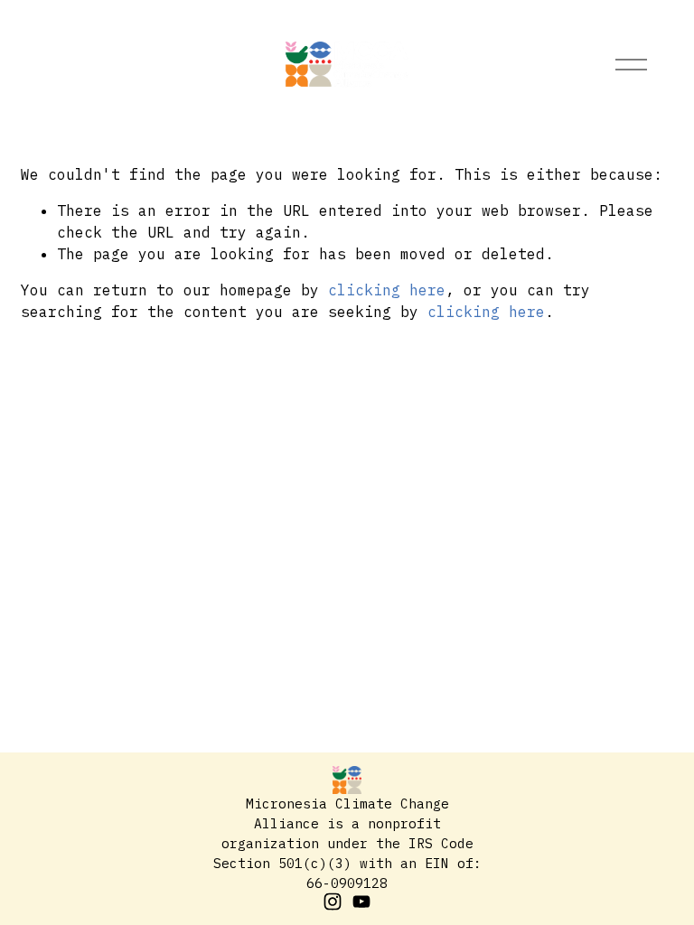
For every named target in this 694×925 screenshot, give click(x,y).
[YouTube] (361, 901)
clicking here (386, 290)
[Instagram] (333, 901)
